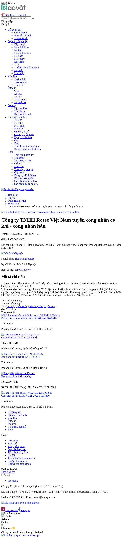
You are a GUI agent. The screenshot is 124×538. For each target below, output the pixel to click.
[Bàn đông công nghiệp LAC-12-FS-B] (22, 354)
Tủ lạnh (18, 119)
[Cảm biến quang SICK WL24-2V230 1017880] (26, 392)
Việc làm (38, 306)
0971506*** (24, 269)
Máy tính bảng (21, 47)
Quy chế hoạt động (17, 449)
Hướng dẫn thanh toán (19, 464)
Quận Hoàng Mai (17, 200)
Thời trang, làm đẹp (24, 154)
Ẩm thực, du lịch (22, 160)
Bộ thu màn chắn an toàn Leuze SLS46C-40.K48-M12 (29, 318)
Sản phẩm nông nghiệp (26, 184)
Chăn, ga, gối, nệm (24, 134)
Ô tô (16, 90)
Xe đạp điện (20, 99)
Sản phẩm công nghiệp (26, 181)
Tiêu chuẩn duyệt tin (18, 452)
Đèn (16, 143)
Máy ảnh (18, 55)
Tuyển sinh (20, 79)
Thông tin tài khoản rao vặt (21, 458)
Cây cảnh (19, 172)
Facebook (13, 480)
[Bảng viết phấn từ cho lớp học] (18, 373)
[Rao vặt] (13, 10)
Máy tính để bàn (22, 53)
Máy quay (19, 58)
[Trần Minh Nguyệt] (12, 253)
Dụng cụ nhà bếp (23, 137)
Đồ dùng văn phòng (24, 178)
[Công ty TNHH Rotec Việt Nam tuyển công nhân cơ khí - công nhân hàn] (40, 212)
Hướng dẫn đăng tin (18, 461)
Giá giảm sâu (21, 32)
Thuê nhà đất (21, 38)
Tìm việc (18, 85)
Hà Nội (11, 197)
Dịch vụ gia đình (22, 114)
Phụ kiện (18, 70)
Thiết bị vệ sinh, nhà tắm (26, 146)
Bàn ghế (18, 128)
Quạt (16, 140)
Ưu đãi (11, 455)
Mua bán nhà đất (22, 35)
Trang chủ (13, 195)
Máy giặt (18, 122)
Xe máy (18, 93)
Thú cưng (19, 157)
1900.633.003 (8, 472)
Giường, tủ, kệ (21, 131)
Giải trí (17, 163)
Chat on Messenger (30, 535)
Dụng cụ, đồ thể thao (25, 175)
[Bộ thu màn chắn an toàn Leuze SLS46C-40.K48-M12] (30, 315)
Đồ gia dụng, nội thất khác (27, 149)
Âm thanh (19, 61)
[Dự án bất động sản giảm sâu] (17, 189)
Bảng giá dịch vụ (16, 446)
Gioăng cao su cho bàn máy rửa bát (19, 337)
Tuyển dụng (20, 82)
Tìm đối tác (20, 111)
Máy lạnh (19, 125)
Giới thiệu (13, 440)
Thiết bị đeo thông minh (26, 67)
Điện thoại (19, 44)
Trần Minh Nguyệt (24, 258)
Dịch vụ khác (21, 108)
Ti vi (16, 64)
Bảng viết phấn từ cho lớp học (16, 376)
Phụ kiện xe (20, 102)
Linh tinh (19, 166)
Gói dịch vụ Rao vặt (15, 15)
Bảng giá (12, 443)
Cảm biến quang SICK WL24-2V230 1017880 (25, 395)
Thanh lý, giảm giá (23, 169)
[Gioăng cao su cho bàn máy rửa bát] (20, 334)
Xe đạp (18, 96)
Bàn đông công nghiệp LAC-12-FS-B (20, 356)
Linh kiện (19, 73)
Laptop (17, 50)
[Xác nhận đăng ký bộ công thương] (20, 502)
